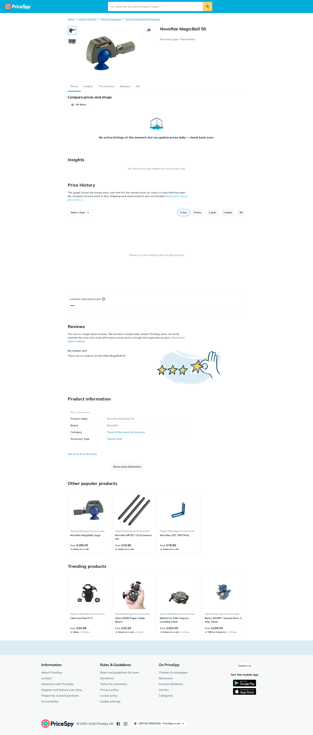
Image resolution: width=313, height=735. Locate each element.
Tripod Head (114, 438)
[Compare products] (149, 30)
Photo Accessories (111, 19)
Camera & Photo (87, 19)
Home (71, 19)
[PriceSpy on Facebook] (118, 723)
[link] (89, 521)
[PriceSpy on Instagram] (125, 723)
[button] (78, 104)
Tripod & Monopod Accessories (143, 19)
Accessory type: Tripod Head (177, 39)
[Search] (207, 6)
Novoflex (112, 425)
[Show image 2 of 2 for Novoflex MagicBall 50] (72, 41)
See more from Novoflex (82, 454)
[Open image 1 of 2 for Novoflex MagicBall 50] (110, 53)
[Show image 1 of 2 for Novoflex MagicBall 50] (72, 30)
